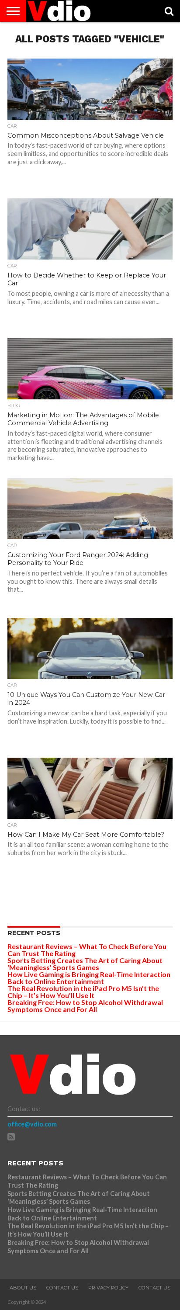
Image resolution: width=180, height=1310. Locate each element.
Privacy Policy (108, 1288)
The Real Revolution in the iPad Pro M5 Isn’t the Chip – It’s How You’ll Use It (83, 991)
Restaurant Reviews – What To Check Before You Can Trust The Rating (86, 949)
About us (23, 1288)
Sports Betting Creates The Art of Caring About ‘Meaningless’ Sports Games (85, 963)
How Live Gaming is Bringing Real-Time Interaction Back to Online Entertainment (88, 977)
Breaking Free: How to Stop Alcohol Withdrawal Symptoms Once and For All (85, 1005)
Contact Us (62, 1288)
